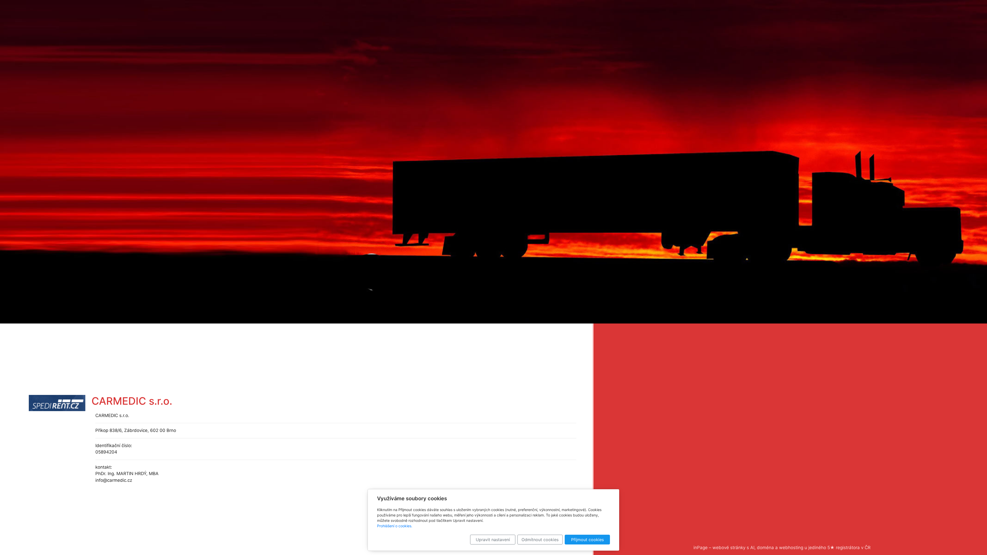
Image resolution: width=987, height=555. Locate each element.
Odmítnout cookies (540, 539)
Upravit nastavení (493, 539)
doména (765, 547)
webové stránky (728, 547)
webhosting (791, 547)
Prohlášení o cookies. (394, 526)
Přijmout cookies (587, 539)
